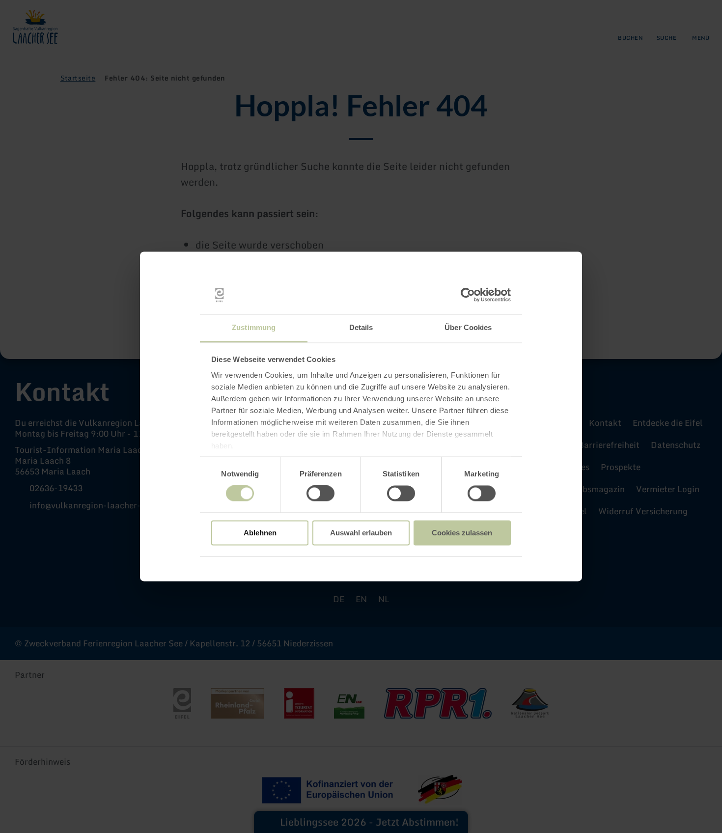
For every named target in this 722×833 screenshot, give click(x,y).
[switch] (320, 493)
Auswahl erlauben (361, 532)
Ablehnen (260, 532)
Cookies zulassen (462, 532)
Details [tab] (361, 327)
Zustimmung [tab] (254, 327)
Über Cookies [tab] (468, 327)
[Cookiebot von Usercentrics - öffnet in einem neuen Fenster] (468, 295)
